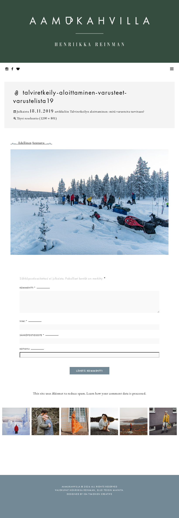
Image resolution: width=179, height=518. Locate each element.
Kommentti (28, 287)
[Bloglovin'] (19, 69)
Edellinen (21, 143)
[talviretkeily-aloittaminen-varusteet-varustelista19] (89, 204)
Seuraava (42, 143)
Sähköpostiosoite (32, 335)
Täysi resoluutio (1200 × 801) (37, 118)
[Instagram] (8, 69)
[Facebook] (13, 69)
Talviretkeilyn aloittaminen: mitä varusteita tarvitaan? (107, 111)
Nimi (23, 321)
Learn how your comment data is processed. (116, 393)
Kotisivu (25, 349)
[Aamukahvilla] (89, 31)
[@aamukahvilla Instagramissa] (89, 421)
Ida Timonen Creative (98, 494)
